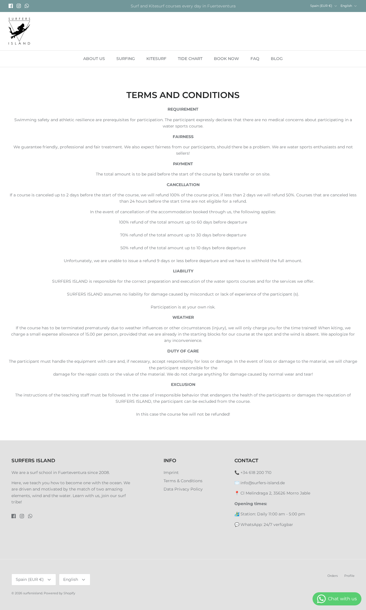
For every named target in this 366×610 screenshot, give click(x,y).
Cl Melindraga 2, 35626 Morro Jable (275, 493)
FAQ (254, 58)
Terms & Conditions (183, 480)
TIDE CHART (190, 58)
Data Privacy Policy (183, 489)
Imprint (171, 472)
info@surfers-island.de (262, 482)
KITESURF (156, 58)
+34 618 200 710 (255, 472)
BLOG (277, 58)
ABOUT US (94, 58)
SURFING (125, 58)
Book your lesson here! (183, 8)
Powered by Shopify (59, 593)
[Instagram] (19, 6)
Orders (332, 576)
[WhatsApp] (27, 6)
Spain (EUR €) (321, 6)
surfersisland (32, 593)
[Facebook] (11, 6)
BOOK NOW (226, 58)
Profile (349, 576)
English (346, 6)
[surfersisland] (19, 31)
